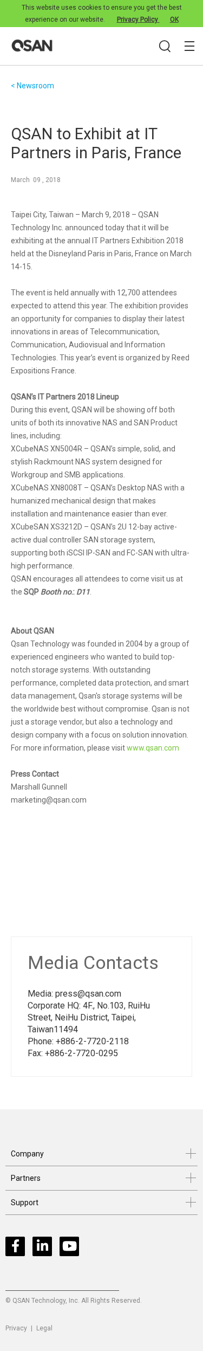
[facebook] (17, 1248)
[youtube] (72, 1248)
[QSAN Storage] (104, 46)
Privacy (16, 1328)
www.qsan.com (153, 748)
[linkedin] (44, 1248)
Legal (44, 1328)
